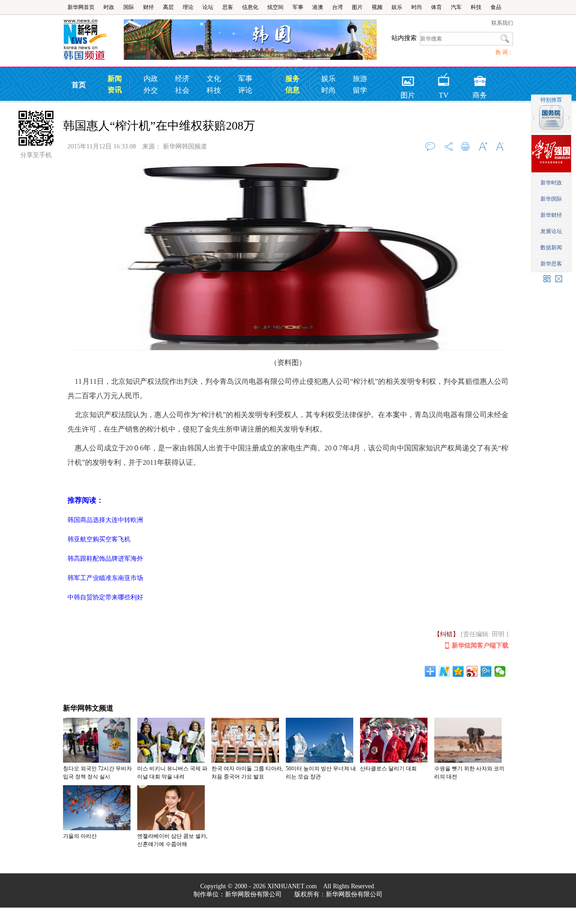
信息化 (250, 7)
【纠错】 (446, 634)
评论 (245, 90)
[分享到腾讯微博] (486, 671)
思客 (227, 7)
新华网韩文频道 (88, 708)
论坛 (207, 7)
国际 (128, 7)
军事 (297, 7)
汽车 (456, 7)
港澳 (317, 7)
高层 (168, 7)
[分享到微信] (500, 671)
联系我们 (502, 23)
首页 (79, 85)
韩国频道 (93, 40)
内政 (151, 78)
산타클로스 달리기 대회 (388, 768)
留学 (360, 90)
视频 (377, 7)
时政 (109, 7)
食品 (495, 7)
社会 (182, 90)
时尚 (416, 7)
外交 (151, 90)
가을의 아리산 (80, 836)
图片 (357, 7)
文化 (214, 78)
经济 (182, 78)
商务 (479, 78)
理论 (188, 7)
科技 (476, 7)
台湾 (337, 7)
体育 (436, 7)
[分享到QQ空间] (458, 671)
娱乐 (397, 7)
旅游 (360, 78)
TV (443, 78)
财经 (148, 7)
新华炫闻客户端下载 (480, 645)
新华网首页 (81, 7)
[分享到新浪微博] (472, 671)
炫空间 (275, 7)
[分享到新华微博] (444, 671)
